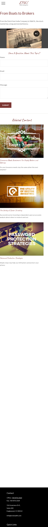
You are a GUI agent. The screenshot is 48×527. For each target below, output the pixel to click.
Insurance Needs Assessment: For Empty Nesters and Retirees (19, 161)
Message (3, 85)
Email (2, 71)
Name (2, 57)
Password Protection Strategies (11, 258)
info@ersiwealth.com (14, 516)
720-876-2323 (17, 498)
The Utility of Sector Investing (11, 210)
